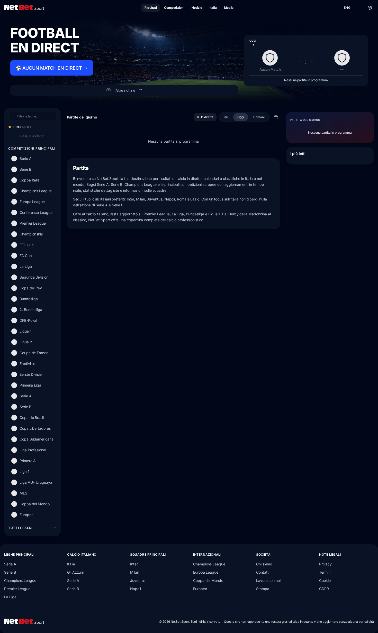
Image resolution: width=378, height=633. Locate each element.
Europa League (205, 572)
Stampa (262, 588)
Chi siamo (264, 564)
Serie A (10, 564)
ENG (347, 8)
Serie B (10, 572)
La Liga (10, 597)
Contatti (262, 572)
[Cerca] (358, 8)
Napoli (135, 588)
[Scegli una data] (276, 117)
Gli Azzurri (75, 572)
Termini (325, 572)
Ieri (226, 117)
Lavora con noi (268, 580)
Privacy (325, 564)
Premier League (17, 588)
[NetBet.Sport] (24, 8)
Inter (134, 564)
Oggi (240, 117)
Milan (134, 572)
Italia (71, 564)
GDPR (324, 588)
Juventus (137, 580)
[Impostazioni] (370, 8)
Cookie (325, 580)
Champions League (20, 580)
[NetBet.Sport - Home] (24, 622)
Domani (259, 117)
